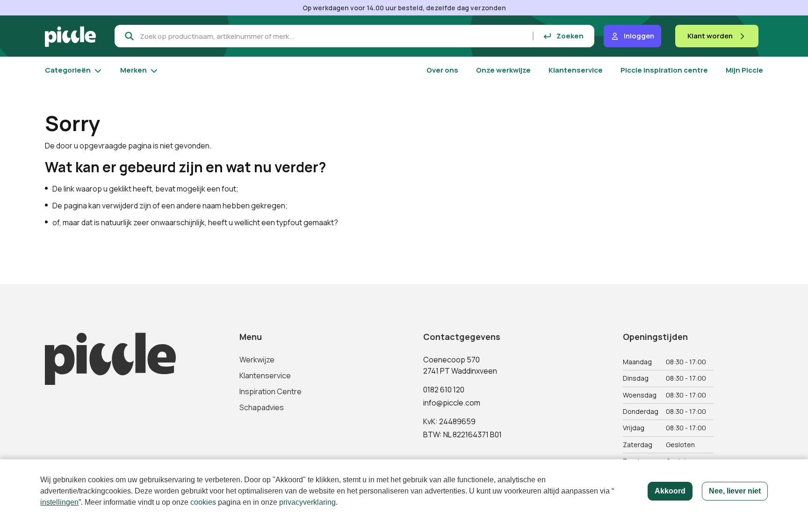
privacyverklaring (307, 502)
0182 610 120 (443, 389)
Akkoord (670, 491)
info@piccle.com (451, 403)
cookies (203, 502)
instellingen (59, 502)
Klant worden (710, 36)
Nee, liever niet (735, 491)
